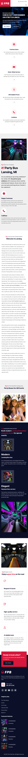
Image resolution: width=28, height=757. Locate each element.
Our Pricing (3, 705)
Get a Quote (7, 26)
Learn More (16, 26)
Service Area (4, 710)
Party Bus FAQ (4, 707)
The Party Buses (5, 700)
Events (2, 702)
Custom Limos (14, 49)
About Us (3, 712)
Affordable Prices (14, 94)
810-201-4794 (23, 1)
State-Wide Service (14, 72)
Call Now (14, 117)
